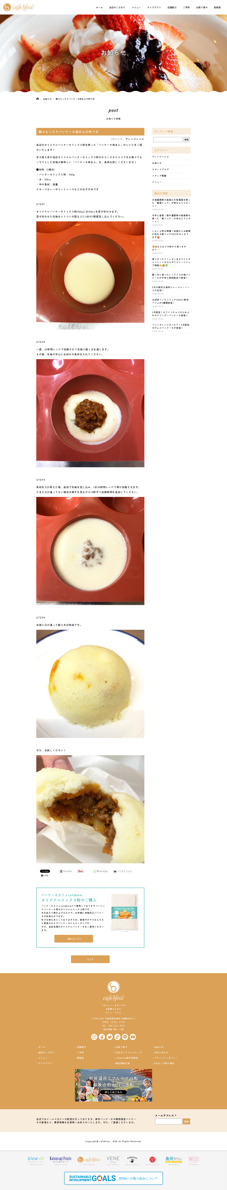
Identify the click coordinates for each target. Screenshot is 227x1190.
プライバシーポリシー (166, 1057)
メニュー (136, 7)
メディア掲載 (159, 175)
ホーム (99, 7)
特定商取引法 (123, 1063)
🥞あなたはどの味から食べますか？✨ (169, 248)
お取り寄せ (202, 7)
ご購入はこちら (73, 938)
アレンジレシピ (134, 139)
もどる (90, 959)
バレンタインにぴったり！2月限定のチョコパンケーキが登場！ (171, 326)
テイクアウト (154, 7)
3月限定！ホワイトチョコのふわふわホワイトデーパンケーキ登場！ (171, 314)
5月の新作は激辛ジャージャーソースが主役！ (171, 289)
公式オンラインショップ (129, 1052)
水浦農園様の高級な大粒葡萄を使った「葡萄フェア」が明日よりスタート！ (171, 202)
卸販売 (217, 7)
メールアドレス (166, 1115)
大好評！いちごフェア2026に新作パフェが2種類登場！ (170, 301)
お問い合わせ (161, 1052)
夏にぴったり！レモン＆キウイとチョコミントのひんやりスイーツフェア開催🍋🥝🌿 (171, 262)
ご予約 (186, 7)
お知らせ (47, 98)
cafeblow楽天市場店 (127, 1057)
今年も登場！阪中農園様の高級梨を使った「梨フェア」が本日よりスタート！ (171, 218)
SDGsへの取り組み (164, 1063)
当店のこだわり (117, 7)
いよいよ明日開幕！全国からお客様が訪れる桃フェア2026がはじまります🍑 (171, 234)
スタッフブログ (160, 169)
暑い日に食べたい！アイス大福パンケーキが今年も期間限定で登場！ (171, 276)
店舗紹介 (172, 7)
